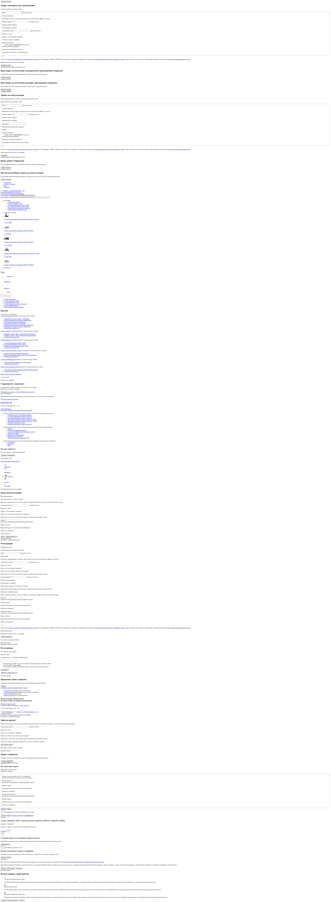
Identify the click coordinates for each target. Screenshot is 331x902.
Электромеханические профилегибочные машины (21, 370)
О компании (7, 182)
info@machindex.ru (6, 409)
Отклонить (19, 868)
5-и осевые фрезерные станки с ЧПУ (18, 206)
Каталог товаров (23, 688)
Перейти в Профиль (18, 815)
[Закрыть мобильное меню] (9, 296)
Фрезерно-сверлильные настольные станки (18, 325)
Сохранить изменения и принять (9, 900)
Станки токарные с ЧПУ (15, 203)
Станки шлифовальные (11, 305)
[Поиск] (2, 295)
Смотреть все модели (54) (11, 347)
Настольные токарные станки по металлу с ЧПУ (22, 419)
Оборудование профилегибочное (17, 209)
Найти (2, 272)
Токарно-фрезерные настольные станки (17, 320)
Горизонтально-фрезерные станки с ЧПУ (16, 346)
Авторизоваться (29, 815)
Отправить (4, 155)
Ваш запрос (5, 124)
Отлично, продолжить (7, 761)
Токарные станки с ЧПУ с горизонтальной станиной (19, 334)
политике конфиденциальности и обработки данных (109, 59)
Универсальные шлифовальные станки (17, 362)
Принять (3, 868)
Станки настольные (13, 202)
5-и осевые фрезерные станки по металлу (20, 418)
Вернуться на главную (28, 392)
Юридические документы (15, 436)
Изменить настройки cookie (16, 435)
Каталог (10, 476)
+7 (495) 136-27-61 (24, 705)
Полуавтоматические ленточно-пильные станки (20, 355)
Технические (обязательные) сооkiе (14, 879)
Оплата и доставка (9, 184)
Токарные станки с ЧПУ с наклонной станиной (20, 335)
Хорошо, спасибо (5, 77)
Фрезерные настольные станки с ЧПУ (17, 326)
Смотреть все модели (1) (11, 364)
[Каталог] (6, 476)
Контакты (7, 187)
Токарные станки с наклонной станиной (19, 415)
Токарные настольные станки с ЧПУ (16, 319)
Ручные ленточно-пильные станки (16, 353)
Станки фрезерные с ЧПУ (11, 302)
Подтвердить (4, 669)
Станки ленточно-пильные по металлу (19, 208)
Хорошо (3, 686)
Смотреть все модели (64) (11, 337)
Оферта (10, 428)
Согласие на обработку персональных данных (21, 432)
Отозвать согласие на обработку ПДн (19, 438)
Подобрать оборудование (8, 704)
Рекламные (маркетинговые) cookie (14, 894)
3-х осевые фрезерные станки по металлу (20, 416)
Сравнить (3, 831)
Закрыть (22, 900)
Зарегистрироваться (11, 536)
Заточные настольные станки (14, 322)
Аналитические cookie (10, 887)
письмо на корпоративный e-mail (180, 59)
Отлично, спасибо (6, 815)
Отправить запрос (6, 65)
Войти (9, 486)
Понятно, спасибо (6, 89)
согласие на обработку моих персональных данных (23, 59)
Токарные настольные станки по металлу (20, 424)
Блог (5, 185)
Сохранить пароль (6, 809)
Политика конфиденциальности (17, 430)
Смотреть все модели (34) (11, 328)
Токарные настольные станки (14, 323)
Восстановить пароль (7, 744)
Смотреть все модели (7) (11, 356)
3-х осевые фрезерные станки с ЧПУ (18, 205)
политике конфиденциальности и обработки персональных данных (84, 862)
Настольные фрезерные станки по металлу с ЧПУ (22, 421)
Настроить (12, 868)
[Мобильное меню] (6, 295)
